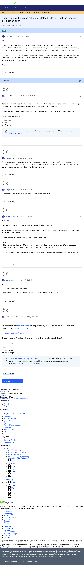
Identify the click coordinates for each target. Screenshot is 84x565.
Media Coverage (10, 519)
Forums (7, 420)
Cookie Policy (59, 554)
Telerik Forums (8, 7)
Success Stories (10, 440)
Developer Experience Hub (14, 413)
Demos (7, 415)
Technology (8, 514)
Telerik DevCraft (6, 391)
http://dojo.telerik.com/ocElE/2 (13, 333)
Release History (10, 418)
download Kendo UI (16, 133)
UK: (17, 452)
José (7, 280)
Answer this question (12, 381)
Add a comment (8, 72)
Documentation (10, 417)
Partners (7, 428)
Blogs (6, 422)
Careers (7, 521)
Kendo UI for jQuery (21, 7)
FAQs (6, 433)
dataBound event (22, 326)
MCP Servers (5, 399)
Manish (8, 216)
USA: (17, 451)
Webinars (7, 424)
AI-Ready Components (19, 399)
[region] (42, 556)
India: (17, 454)
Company (8, 512)
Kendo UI (3, 395)
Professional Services (12, 426)
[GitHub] (9, 474)
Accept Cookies (11, 561)
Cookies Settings (30, 561)
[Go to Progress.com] (6, 503)
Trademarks (4, 548)
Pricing (6, 406)
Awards (7, 515)
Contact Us (8, 449)
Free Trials (8, 404)
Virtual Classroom (11, 429)
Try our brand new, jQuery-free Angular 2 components (30, 359)
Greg (6, 36)
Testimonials (9, 442)
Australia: (18, 458)
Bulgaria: (18, 456)
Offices (7, 523)
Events (6, 431)
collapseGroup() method (23, 328)
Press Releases (10, 517)
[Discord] (9, 476)
